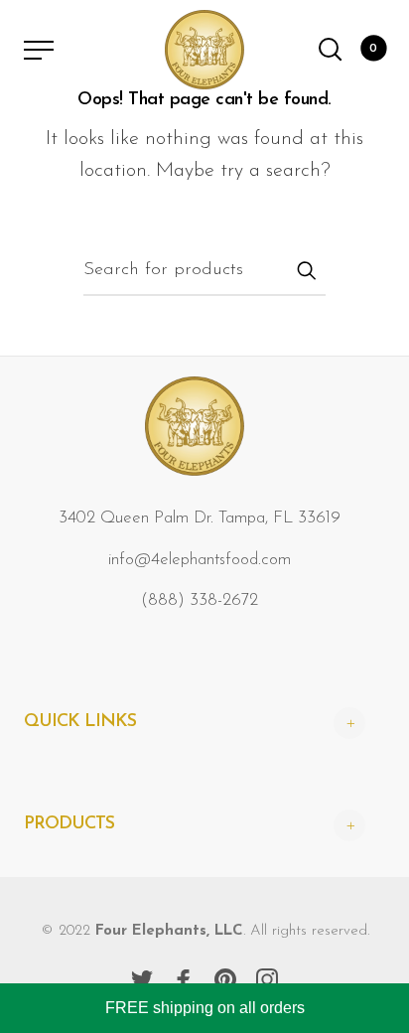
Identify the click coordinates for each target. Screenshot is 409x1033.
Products (69, 824)
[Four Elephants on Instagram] (267, 979)
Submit (306, 270)
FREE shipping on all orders (205, 1007)
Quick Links (80, 722)
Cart (373, 49)
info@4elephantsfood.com (199, 559)
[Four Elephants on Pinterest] (225, 979)
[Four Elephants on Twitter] (142, 979)
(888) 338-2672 (199, 600)
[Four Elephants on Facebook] (184, 979)
